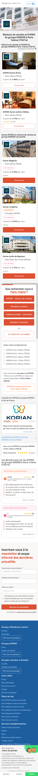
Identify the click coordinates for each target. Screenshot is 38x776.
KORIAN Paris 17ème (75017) (18, 360)
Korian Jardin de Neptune (14, 256)
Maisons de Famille (8, 651)
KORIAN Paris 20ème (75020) (18, 364)
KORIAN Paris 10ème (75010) (18, 350)
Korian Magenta (10, 160)
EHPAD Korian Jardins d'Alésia (16, 111)
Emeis (3, 647)
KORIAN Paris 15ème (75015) (18, 357)
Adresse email (7, 587)
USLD (3, 734)
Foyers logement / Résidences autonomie (16, 744)
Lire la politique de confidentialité (10, 767)
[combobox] (19, 572)
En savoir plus (19, 85)
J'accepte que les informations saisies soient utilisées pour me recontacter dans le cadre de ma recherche (19, 598)
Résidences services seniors (11, 737)
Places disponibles (9, 168)
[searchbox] (19, 571)
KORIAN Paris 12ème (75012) (18, 353)
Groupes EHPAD (9, 644)
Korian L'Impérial (10, 206)
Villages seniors (7, 741)
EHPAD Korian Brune (12, 72)
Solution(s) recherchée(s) (11, 568)
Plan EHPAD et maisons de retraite (13, 700)
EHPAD (4, 731)
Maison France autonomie (10, 727)
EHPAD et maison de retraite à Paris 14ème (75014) (19, 387)
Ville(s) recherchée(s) (9, 577)
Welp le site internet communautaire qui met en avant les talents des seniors (18, 427)
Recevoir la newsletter (19, 607)
